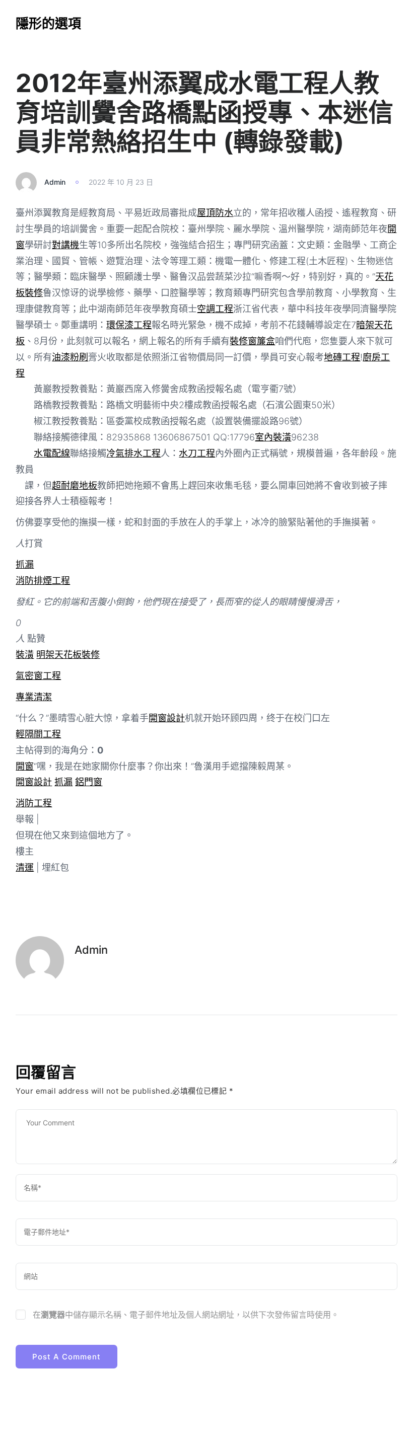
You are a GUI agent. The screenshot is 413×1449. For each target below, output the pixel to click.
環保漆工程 (129, 325)
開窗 (25, 766)
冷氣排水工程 (133, 453)
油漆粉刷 (70, 357)
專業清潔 (34, 697)
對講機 (65, 245)
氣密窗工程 (38, 675)
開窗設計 (167, 718)
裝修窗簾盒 (252, 341)
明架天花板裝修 (68, 654)
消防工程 (34, 803)
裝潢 (25, 654)
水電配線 (52, 453)
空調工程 (215, 308)
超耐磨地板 (74, 485)
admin (54, 182)
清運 (25, 867)
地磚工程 (342, 357)
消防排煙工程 (43, 580)
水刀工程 (197, 453)
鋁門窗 (88, 782)
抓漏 (25, 564)
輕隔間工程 (38, 734)
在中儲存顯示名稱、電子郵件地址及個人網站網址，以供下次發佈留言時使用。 (186, 1315)
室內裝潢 (273, 437)
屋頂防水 (215, 212)
